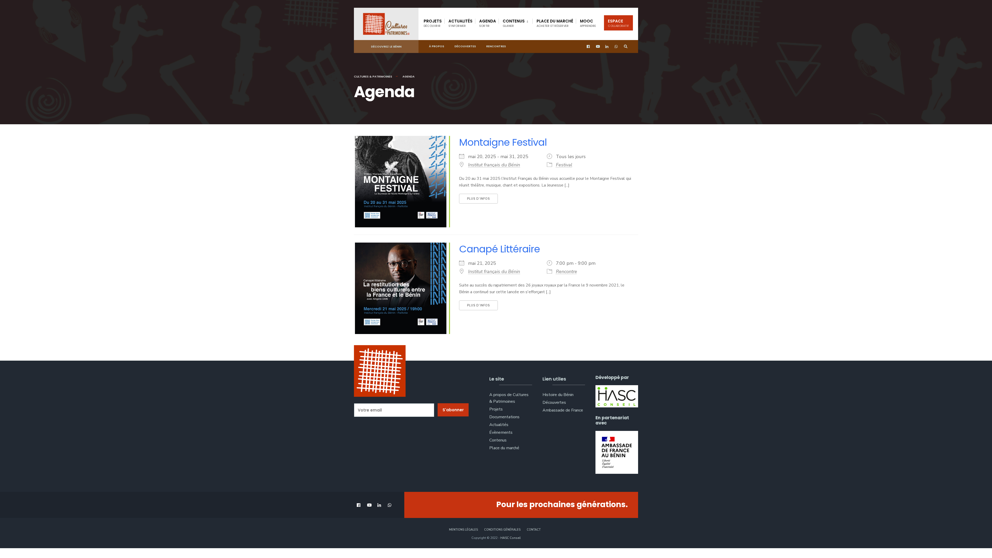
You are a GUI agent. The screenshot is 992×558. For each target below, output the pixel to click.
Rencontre (566, 271)
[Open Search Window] (625, 46)
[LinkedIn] (607, 46)
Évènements (501, 432)
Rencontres (496, 46)
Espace (618, 23)
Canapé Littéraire (499, 249)
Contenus (514, 23)
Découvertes (465, 46)
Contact (534, 530)
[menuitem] (515, 22)
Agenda (487, 23)
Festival (564, 165)
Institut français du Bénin (494, 165)
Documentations (504, 417)
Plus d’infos (478, 199)
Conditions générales (502, 530)
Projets (433, 23)
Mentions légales (463, 530)
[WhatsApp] (616, 46)
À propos (436, 46)
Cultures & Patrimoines (373, 76)
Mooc (588, 23)
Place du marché (555, 23)
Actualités (460, 23)
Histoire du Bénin (558, 395)
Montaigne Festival (503, 142)
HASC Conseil (510, 538)
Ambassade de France (562, 410)
